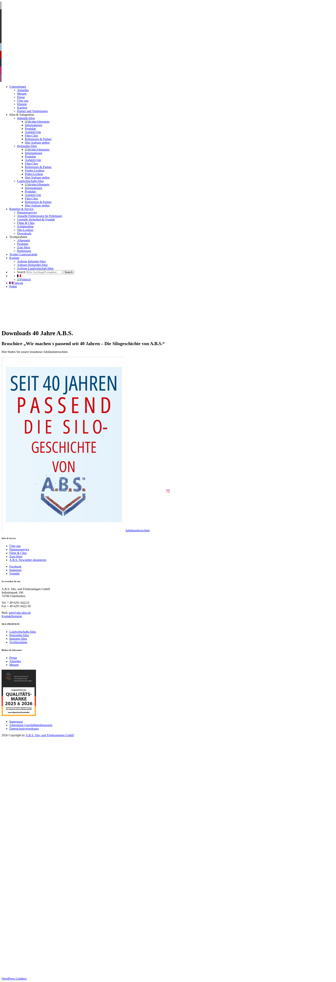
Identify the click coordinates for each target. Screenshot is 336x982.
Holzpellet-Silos (19, 635)
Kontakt (14, 916)
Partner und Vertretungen (32, 769)
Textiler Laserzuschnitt (23, 913)
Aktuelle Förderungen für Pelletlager (39, 874)
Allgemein (31, 780)
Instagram (15, 570)
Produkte (30, 787)
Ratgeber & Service (21, 867)
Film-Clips (31, 794)
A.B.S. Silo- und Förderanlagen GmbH (49, 735)
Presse (13, 657)
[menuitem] (19, 276)
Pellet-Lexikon (34, 832)
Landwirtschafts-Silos (22, 631)
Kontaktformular (12, 616)
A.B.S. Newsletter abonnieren (27, 560)
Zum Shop (15, 556)
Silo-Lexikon (25, 888)
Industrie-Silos (18, 638)
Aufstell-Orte (33, 790)
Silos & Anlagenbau (21, 773)
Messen (14, 664)
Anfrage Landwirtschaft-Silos (35, 927)
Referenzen (24, 909)
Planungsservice (19, 549)
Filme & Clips (18, 553)
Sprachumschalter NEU (23, 937)
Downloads (24, 892)
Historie (22, 762)
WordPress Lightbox (14, 978)
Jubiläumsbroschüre (137, 530)
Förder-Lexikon (34, 829)
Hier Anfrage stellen (37, 801)
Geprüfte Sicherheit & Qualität (36, 878)
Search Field (24, 934)
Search (13, 930)
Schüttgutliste (25, 885)
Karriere (22, 766)
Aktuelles (15, 661)
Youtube (14, 573)
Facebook (15, 566)
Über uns (15, 546)
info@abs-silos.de (20, 612)
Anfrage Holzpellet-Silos (32, 923)
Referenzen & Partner (38, 797)
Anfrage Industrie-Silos (31, 920)
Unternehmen (17, 745)
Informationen (33, 783)
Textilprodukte (18, 642)
